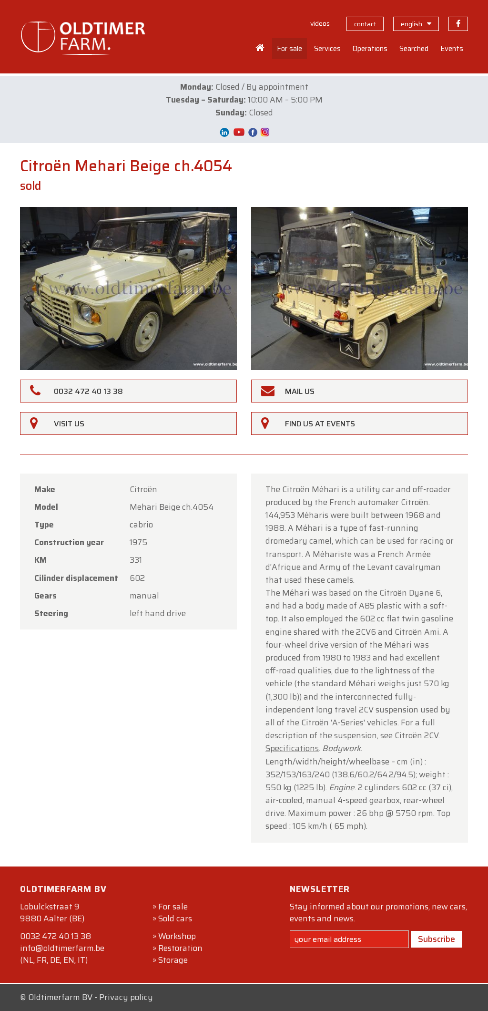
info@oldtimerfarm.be (62, 948)
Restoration (180, 948)
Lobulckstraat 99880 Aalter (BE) (52, 912)
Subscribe (436, 939)
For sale (173, 906)
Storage (173, 960)
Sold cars (175, 918)
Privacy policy (126, 997)
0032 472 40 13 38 (55, 936)
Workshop (177, 936)
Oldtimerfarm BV (60, 997)
